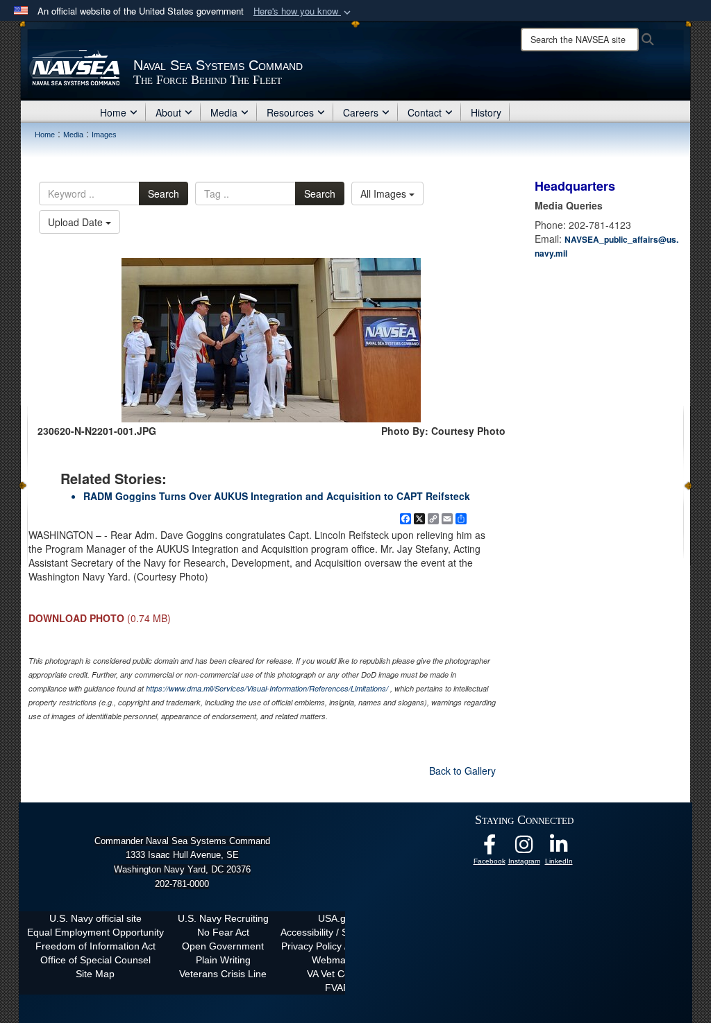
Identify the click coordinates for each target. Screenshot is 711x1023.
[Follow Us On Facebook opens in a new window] (489, 848)
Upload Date (77, 222)
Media (223, 112)
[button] (303, 11)
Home (113, 112)
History (486, 112)
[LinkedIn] (559, 848)
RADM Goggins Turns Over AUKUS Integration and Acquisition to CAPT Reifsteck (276, 496)
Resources (290, 112)
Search (163, 193)
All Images (384, 193)
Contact (425, 112)
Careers (360, 112)
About (168, 112)
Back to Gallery (462, 770)
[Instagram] (524, 848)
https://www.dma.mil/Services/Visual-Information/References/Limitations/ (267, 688)
